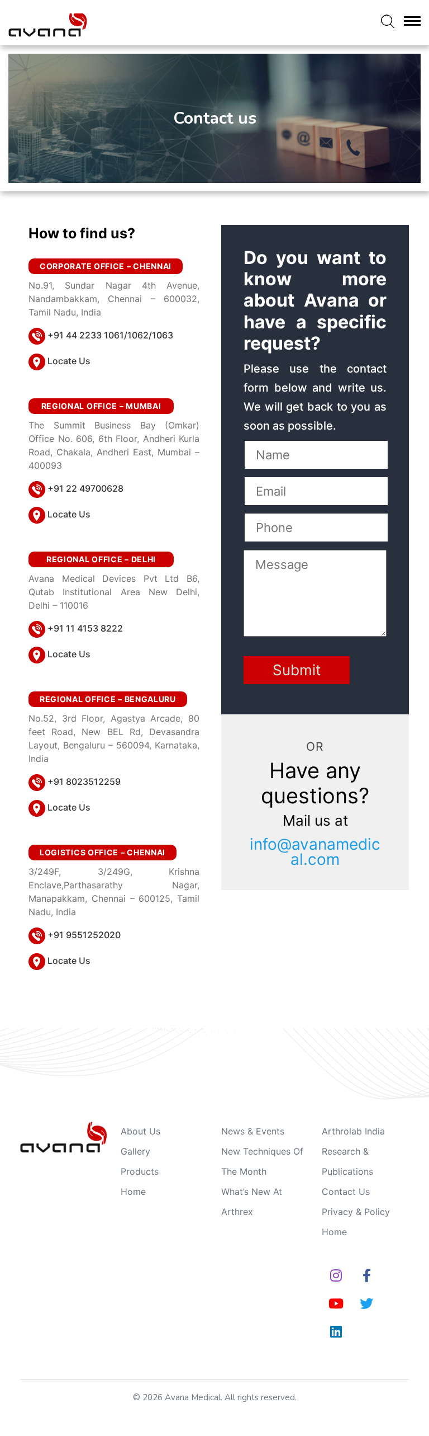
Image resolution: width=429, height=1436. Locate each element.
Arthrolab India (353, 1131)
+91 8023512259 (84, 781)
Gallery (135, 1151)
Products (140, 1171)
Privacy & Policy (356, 1211)
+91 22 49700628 (85, 488)
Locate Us (68, 360)
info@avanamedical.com (315, 852)
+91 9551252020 (84, 934)
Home (133, 1191)
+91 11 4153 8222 (85, 628)
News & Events (252, 1131)
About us (140, 1131)
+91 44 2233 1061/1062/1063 (110, 335)
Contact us (346, 1191)
